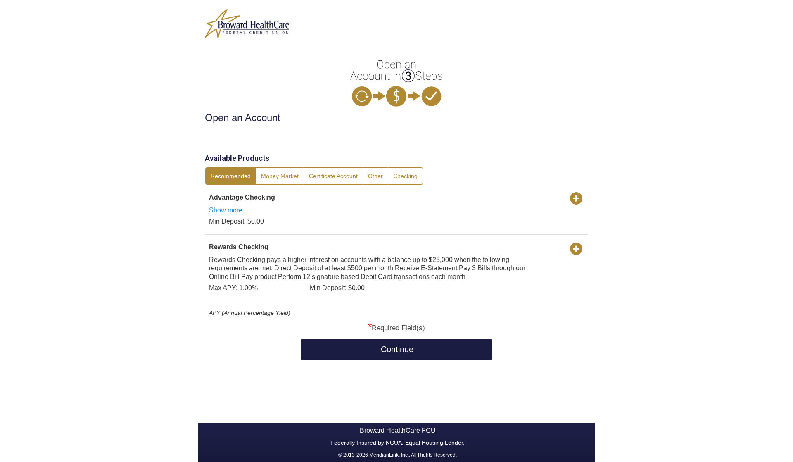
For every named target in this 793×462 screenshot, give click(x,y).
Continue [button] (397, 349)
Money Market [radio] (280, 176)
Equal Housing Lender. (435, 442)
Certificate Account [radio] (333, 176)
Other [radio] (375, 176)
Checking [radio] (405, 176)
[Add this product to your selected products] (576, 198)
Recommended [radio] (231, 176)
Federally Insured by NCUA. (367, 442)
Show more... (228, 210)
